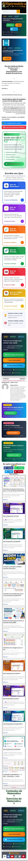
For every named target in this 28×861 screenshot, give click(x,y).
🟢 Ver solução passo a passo (11, 123)
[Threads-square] (19, 856)
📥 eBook (18, 25)
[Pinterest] (23, 856)
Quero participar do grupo (14, 164)
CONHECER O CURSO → (14, 455)
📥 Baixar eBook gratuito (14, 360)
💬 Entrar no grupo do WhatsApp (14, 354)
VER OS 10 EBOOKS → (13, 432)
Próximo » (14, 787)
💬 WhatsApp (10, 25)
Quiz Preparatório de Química (11, 673)
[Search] (18, 11)
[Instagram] (4, 856)
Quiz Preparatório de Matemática (12, 724)
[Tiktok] (16, 856)
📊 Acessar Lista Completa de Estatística (14, 127)
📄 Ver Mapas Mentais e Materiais (14, 365)
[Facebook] (8, 856)
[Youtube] (12, 856)
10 (23, 785)
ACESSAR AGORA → (10, 413)
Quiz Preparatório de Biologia (11, 541)
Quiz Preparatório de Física (11, 516)
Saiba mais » (5, 499)
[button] (9, 9)
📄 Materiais (14, 29)
